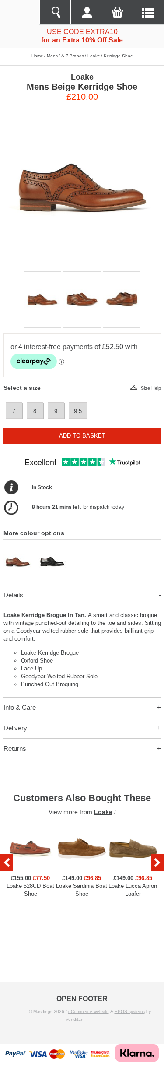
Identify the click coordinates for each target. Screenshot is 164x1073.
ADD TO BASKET (82, 435)
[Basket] (117, 12)
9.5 (78, 411)
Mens (52, 55)
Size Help (151, 388)
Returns (14, 748)
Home (37, 55)
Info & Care (19, 707)
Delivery (15, 728)
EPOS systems (130, 1011)
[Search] (54, 12)
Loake (93, 55)
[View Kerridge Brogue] (17, 551)
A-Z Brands (72, 55)
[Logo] (19, 12)
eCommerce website (88, 1011)
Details (13, 595)
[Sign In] (85, 12)
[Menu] (148, 12)
